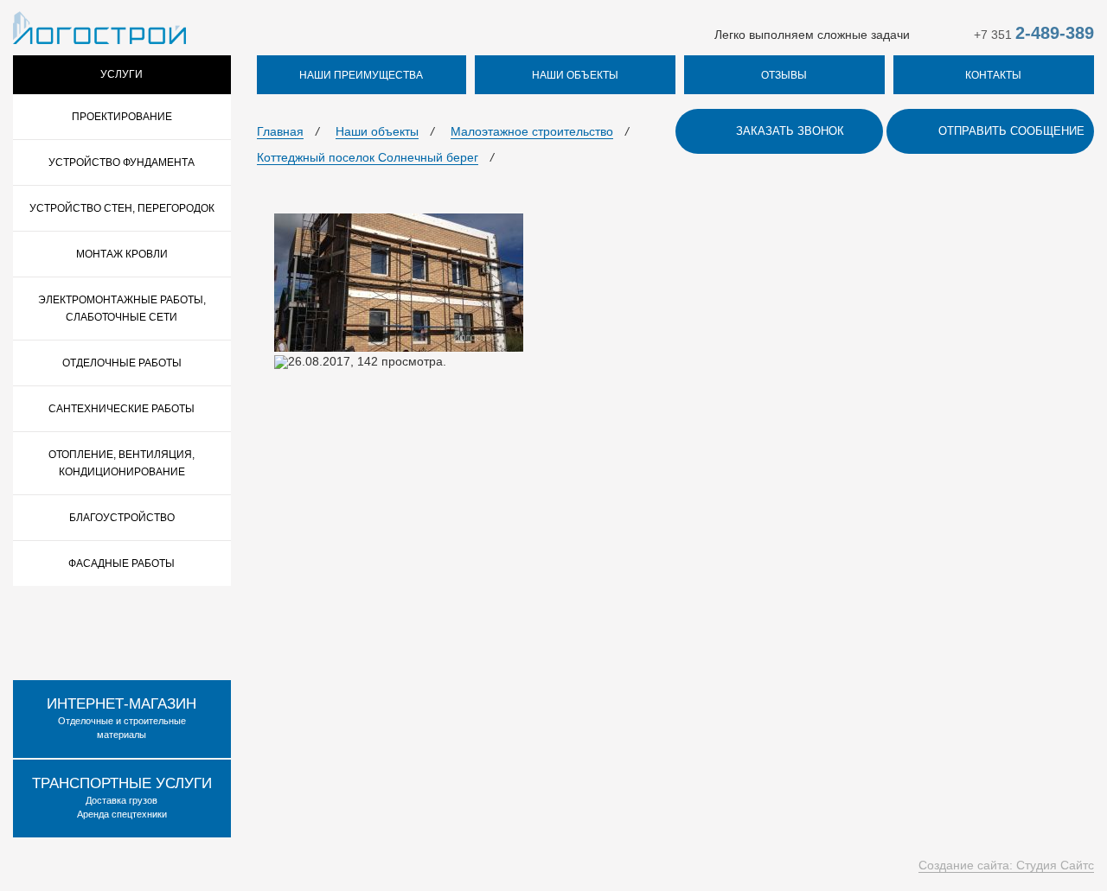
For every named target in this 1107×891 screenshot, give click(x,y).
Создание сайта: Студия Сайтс (1006, 865)
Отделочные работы (122, 363)
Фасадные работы (121, 563)
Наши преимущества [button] (361, 75)
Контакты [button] (993, 75)
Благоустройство (122, 518)
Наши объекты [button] (575, 75)
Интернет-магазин (121, 704)
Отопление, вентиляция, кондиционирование (121, 463)
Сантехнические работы (121, 409)
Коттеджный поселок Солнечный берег (367, 157)
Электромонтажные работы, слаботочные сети (122, 308)
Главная (280, 131)
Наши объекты (377, 131)
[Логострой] (99, 27)
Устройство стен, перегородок (121, 208)
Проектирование (122, 117)
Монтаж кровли (122, 254)
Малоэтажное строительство (532, 131)
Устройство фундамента (121, 162)
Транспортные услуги (122, 783)
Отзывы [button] (784, 75)
